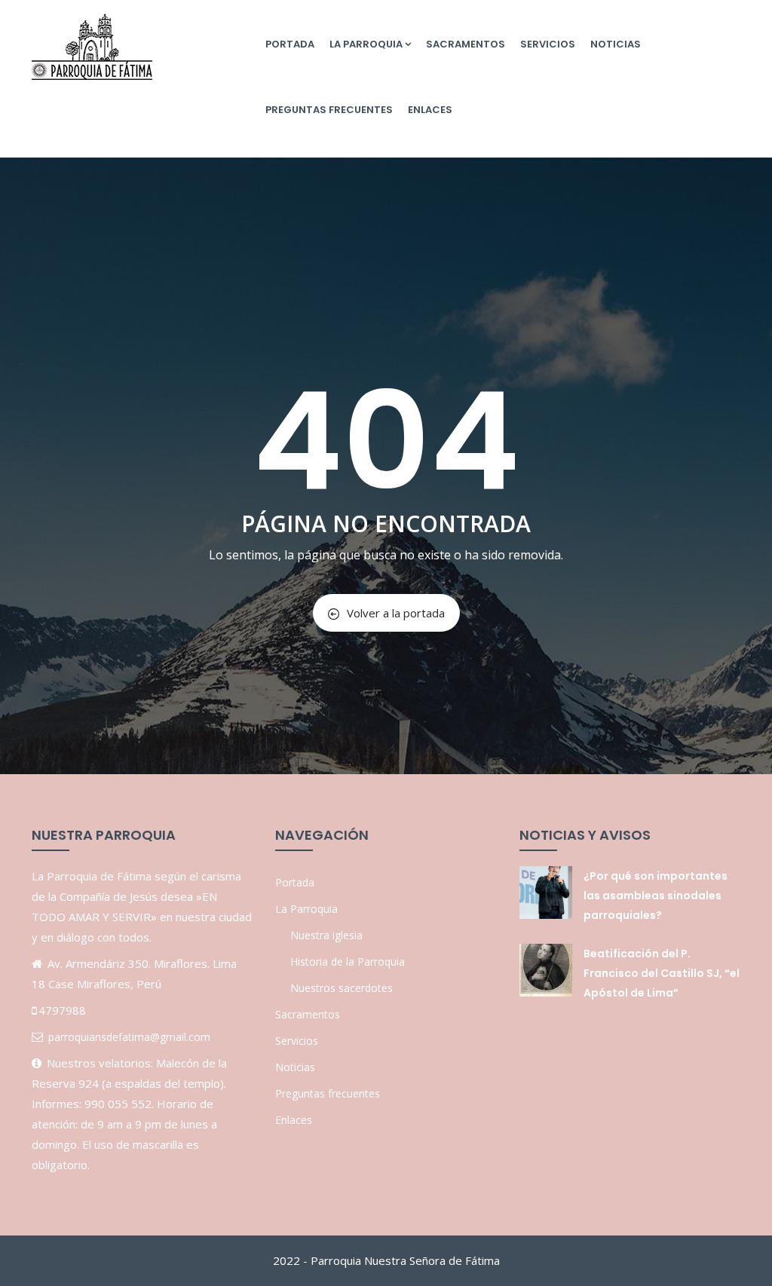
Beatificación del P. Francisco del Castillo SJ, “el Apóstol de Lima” (662, 973)
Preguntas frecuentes (329, 110)
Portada (289, 44)
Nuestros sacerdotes (341, 988)
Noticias (615, 44)
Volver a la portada (396, 612)
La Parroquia (366, 44)
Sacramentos (465, 44)
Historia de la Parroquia (347, 961)
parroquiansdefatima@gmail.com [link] (129, 1037)
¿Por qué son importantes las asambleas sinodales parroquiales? (656, 895)
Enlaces (430, 110)
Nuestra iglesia (326, 935)
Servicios (547, 44)
